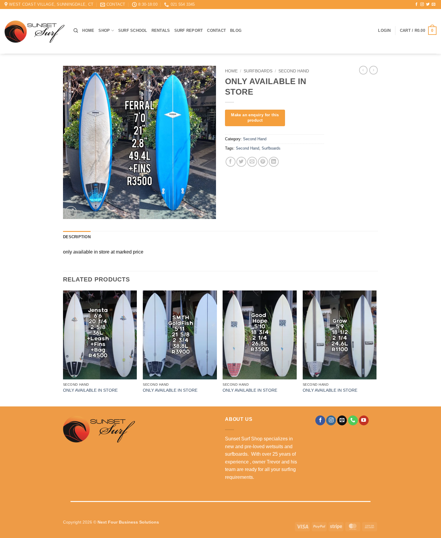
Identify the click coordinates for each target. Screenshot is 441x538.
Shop (104, 30)
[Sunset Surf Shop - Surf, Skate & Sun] (34, 31)
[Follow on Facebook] (416, 4)
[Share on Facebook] (231, 162)
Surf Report (188, 30)
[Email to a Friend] (252, 162)
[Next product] (363, 70)
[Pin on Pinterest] (263, 162)
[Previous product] (373, 70)
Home (88, 30)
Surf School (132, 30)
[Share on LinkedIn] (274, 162)
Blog (236, 30)
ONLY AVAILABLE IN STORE (90, 390)
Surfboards (258, 71)
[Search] (76, 30)
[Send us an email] (433, 4)
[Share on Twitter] (241, 162)
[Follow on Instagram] (422, 4)
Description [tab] (77, 237)
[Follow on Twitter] (428, 4)
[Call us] (353, 420)
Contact (216, 30)
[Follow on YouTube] (364, 420)
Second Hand (293, 71)
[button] (384, 31)
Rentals (161, 30)
